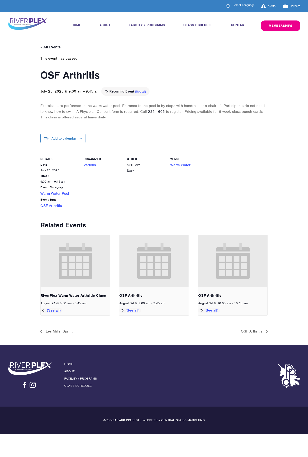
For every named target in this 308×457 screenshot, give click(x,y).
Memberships (280, 26)
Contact (238, 25)
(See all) (140, 91)
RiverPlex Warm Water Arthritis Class (73, 295)
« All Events (50, 47)
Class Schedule (197, 25)
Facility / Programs (147, 25)
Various (90, 165)
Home (76, 25)
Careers (295, 6)
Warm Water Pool (54, 193)
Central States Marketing (183, 420)
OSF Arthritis (51, 205)
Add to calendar (63, 138)
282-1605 (156, 111)
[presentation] (75, 261)
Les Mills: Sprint (59, 331)
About (104, 25)
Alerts (272, 6)
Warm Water (180, 165)
